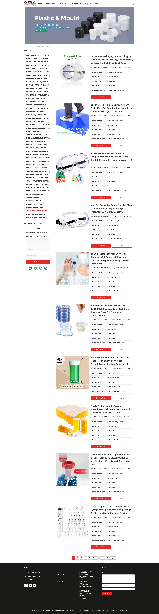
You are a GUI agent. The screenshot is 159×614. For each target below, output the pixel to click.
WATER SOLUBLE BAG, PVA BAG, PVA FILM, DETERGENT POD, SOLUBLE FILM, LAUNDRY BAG (38, 82)
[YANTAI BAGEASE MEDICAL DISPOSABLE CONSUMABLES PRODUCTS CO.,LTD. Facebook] (26, 585)
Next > (95, 558)
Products (32, 47)
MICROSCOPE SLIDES (33, 201)
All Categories (83, 598)
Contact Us (60, 581)
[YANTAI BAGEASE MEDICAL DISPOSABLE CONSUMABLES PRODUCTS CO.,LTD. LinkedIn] (34, 585)
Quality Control (61, 578)
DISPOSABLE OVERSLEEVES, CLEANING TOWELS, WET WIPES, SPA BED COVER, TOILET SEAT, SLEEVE (38, 148)
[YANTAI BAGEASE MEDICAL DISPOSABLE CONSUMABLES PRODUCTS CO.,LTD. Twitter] (30, 585)
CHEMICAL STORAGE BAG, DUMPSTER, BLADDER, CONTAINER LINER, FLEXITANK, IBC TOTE (38, 105)
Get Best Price (101, 97)
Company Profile (61, 571)
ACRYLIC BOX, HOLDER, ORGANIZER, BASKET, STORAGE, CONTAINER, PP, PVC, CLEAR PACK (38, 135)
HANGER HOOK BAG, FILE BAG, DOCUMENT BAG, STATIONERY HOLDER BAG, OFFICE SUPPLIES (38, 78)
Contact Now (38, 262)
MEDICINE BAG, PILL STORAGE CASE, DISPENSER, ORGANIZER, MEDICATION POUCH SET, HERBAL (38, 131)
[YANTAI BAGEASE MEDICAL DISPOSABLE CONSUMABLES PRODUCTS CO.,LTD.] (29, 3)
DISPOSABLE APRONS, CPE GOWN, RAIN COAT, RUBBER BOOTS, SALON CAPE (38, 88)
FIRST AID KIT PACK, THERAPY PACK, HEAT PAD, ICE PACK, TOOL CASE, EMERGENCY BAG (38, 85)
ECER (125, 610)
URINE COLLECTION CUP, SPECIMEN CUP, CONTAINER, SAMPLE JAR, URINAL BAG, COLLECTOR (38, 141)
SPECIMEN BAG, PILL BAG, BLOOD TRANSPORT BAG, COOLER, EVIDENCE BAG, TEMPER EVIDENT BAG (38, 65)
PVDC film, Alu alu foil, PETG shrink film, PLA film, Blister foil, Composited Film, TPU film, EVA (38, 191)
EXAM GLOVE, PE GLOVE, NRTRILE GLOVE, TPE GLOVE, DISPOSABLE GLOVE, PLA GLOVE (38, 115)
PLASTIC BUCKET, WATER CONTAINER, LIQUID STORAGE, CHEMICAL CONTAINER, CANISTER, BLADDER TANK (38, 164)
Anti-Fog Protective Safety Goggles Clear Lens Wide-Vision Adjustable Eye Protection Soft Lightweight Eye (111, 208)
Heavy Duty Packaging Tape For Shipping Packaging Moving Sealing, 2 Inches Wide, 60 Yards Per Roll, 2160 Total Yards (112, 59)
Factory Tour (60, 574)
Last (102, 558)
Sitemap (73, 608)
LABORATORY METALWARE (35, 217)
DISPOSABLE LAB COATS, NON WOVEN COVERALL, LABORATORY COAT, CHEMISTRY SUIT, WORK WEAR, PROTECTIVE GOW (38, 178)
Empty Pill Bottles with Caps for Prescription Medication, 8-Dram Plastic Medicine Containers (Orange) (111, 409)
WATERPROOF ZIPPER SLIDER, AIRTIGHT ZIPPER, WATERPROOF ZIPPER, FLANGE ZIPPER (38, 95)
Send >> (107, 593)
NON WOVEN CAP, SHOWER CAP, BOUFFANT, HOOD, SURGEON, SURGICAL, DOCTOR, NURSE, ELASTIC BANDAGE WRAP (38, 154)
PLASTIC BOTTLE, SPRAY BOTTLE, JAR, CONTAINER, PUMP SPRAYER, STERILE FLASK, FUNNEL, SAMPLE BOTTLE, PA (38, 161)
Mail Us (122, 97)
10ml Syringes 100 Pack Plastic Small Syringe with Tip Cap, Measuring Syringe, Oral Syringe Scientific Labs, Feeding (111, 509)
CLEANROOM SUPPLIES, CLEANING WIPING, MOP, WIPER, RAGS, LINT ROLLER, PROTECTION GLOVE (38, 184)
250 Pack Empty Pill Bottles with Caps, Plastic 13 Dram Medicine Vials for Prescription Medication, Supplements (110, 360)
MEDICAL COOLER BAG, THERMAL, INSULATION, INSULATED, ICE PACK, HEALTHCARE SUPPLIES (38, 72)
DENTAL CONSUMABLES (34, 194)
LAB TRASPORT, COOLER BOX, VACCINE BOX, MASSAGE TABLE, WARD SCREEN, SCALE (38, 125)
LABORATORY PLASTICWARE (37, 211)
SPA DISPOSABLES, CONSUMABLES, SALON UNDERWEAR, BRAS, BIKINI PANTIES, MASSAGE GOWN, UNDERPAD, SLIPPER (38, 158)
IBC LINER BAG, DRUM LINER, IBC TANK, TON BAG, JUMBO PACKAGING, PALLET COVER (38, 102)
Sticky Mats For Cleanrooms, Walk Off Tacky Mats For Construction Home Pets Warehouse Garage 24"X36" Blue (111, 108)
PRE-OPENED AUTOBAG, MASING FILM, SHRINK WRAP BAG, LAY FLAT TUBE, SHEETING (38, 92)
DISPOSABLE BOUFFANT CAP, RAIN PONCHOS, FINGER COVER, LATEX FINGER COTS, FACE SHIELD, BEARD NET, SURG (38, 174)
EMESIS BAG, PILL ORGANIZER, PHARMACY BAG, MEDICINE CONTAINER (38, 68)
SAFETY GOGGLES (32, 197)
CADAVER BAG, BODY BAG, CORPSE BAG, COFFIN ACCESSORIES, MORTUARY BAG (38, 111)
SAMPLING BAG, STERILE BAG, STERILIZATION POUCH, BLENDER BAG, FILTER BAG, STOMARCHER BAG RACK (38, 55)
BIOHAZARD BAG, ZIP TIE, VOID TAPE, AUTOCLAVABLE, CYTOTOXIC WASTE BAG (38, 58)
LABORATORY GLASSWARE (35, 214)
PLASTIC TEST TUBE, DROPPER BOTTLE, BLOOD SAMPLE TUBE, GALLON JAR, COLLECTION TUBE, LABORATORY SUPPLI (38, 168)
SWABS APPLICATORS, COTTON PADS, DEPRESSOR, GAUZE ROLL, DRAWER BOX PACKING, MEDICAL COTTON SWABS (38, 181)
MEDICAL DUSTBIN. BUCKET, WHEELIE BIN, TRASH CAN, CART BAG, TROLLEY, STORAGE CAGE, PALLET (38, 138)
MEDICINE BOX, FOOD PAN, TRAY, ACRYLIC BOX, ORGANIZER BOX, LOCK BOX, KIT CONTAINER (38, 128)
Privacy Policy (85, 608)
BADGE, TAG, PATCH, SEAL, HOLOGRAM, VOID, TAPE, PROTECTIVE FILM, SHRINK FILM (38, 121)
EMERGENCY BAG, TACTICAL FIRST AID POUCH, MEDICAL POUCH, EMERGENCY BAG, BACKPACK (38, 151)
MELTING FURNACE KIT (34, 204)
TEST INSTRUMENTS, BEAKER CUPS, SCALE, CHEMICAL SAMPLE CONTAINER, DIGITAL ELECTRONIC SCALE (38, 171)
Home (26, 47)
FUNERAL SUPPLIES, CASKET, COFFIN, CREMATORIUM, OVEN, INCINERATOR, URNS (38, 108)
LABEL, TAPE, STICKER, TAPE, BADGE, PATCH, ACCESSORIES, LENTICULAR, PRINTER (38, 118)
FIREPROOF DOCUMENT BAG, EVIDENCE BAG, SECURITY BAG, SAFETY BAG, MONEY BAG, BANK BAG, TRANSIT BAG (38, 98)
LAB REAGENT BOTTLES (34, 207)
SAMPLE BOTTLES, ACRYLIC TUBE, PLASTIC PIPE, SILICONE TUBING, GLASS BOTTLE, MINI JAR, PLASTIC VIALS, (38, 188)
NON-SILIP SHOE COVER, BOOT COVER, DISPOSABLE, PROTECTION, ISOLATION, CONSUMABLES (38, 145)
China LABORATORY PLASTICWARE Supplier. (43, 610)
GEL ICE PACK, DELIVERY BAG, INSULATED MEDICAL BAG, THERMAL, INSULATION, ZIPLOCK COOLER (38, 75)
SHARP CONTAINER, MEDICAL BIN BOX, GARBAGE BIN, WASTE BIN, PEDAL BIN (38, 62)
